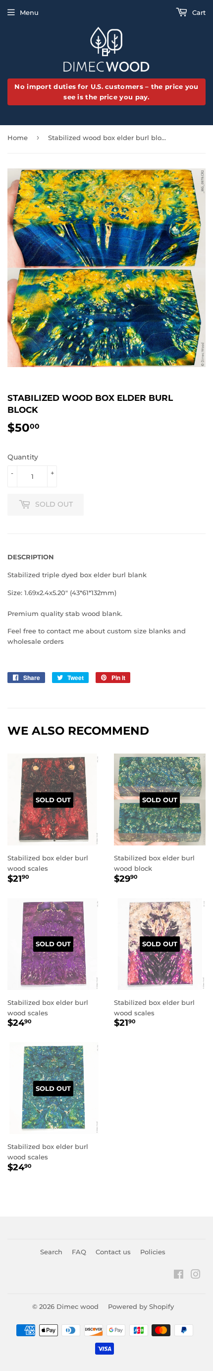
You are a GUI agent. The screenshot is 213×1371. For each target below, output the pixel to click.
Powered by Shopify (141, 1306)
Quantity (22, 457)
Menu (29, 12)
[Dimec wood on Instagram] (196, 1276)
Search (51, 1252)
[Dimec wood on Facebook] (178, 1276)
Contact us (113, 1252)
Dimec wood (77, 1306)
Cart (198, 12)
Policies (152, 1252)
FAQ (79, 1252)
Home (17, 138)
